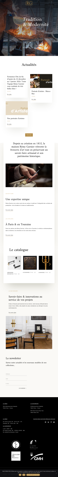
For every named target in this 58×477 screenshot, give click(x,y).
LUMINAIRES (41, 272)
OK (20, 474)
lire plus (9, 94)
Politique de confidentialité (33, 474)
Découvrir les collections (33, 47)
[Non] (56, 473)
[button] (8, 266)
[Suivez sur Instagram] (45, 422)
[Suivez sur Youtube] (54, 422)
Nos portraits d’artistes (15, 118)
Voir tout (29, 135)
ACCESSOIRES (26, 272)
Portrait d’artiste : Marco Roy (41, 92)
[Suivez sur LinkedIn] (48, 422)
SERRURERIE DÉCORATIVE (10, 273)
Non (24, 474)
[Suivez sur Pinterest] (51, 422)
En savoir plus (9, 210)
